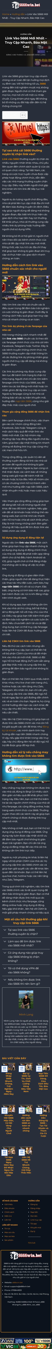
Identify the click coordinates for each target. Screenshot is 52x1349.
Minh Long (40, 55)
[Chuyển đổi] (5, 930)
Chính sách (9, 1212)
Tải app (33, 1224)
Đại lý (32, 1231)
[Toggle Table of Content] (21, 115)
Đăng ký (34, 1204)
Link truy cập (36, 1220)
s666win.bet (17, 1282)
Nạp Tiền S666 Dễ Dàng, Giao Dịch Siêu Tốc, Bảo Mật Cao (43, 1081)
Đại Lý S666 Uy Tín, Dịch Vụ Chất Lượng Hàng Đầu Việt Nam (26, 1082)
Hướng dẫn (18, 14)
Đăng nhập (35, 1208)
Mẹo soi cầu (9, 1232)
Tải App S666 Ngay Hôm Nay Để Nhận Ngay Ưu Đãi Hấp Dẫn (9, 1166)
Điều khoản (9, 1208)
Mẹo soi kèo (9, 1236)
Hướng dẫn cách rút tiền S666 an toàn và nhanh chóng (26, 1123)
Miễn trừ (8, 1216)
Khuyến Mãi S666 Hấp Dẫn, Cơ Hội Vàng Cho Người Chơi (9, 1124)
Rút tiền (33, 1216)
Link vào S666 (10, 159)
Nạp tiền (34, 1212)
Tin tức (7, 1228)
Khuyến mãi (35, 1227)
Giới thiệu (8, 1204)
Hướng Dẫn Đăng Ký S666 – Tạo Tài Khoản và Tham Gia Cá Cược (43, 1125)
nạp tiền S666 (24, 401)
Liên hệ (7, 1220)
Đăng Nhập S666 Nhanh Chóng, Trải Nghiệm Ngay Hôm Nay (9, 1083)
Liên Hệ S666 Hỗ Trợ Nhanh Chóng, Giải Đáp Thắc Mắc (26, 1165)
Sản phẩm (8, 1240)
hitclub (31, 1242)
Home (5, 14)
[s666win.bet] (26, 5)
